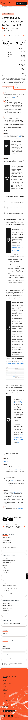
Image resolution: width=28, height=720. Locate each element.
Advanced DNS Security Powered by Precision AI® (14, 8)
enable (20, 136)
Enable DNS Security (6, 10)
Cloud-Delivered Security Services (10, 664)
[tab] (8, 88)
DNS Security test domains (16, 469)
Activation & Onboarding (17, 663)
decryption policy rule (16, 492)
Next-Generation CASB (7, 593)
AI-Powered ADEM (6, 587)
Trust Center (5, 705)
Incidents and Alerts (6, 644)
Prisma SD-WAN (6, 590)
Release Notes (6, 679)
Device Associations (6, 544)
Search (4, 680)
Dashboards (5, 643)
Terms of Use (5, 706)
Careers (4, 693)
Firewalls (4, 567)
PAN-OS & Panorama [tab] (19, 87)
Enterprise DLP (5, 611)
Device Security (6, 610)
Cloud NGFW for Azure (7, 563)
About (4, 692)
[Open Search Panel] (9, 3)
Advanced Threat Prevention (8, 606)
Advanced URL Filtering (7, 605)
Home (3, 8)
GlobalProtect (5, 633)
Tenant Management (7, 549)
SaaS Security (5, 613)
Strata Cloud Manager (7, 537)
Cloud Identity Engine (7, 540)
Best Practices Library (7, 658)
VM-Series (5, 573)
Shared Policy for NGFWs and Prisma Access (11, 623)
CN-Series (5, 565)
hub (14, 97)
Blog (4, 681)
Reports (4, 646)
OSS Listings (5, 684)
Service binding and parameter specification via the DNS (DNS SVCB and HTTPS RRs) (18, 437)
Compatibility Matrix (7, 683)
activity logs (13, 480)
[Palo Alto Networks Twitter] (10, 712)
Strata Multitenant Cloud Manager (9, 585)
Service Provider (6, 572)
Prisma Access (5, 583)
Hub (3, 545)
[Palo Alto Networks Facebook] (4, 712)
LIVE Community (6, 696)
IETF (18, 442)
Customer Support (6, 695)
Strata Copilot (22, 3)
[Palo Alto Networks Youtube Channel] (13, 712)
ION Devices (5, 592)
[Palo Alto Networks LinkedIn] (7, 712)
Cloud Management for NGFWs (9, 560)
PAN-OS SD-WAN (6, 570)
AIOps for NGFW (6, 558)
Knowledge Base (6, 697)
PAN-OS (4, 568)
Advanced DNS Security (7, 608)
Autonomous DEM (6, 648)
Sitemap (4, 686)
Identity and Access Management (9, 547)
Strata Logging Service (7, 542)
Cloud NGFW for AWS (7, 562)
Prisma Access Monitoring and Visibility (10, 588)
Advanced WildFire (6, 603)
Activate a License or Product (8, 539)
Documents (5, 708)
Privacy (4, 703)
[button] (27, 576)
